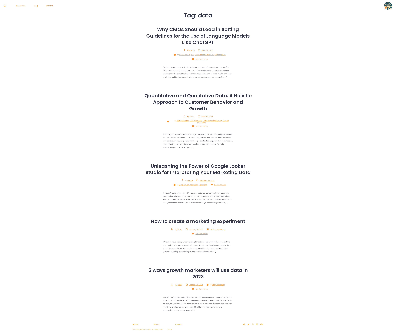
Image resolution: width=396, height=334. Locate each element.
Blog (36, 6)
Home (135, 324)
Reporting (203, 185)
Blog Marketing (218, 229)
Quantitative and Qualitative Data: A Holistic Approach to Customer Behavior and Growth (198, 102)
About (156, 324)
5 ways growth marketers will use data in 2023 (198, 273)
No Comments (202, 59)
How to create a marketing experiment (198, 221)
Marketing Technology (216, 55)
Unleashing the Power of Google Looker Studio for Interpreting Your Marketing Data (198, 169)
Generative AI (184, 55)
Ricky (192, 50)
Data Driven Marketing (212, 120)
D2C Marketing (196, 120)
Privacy (169, 329)
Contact (49, 6)
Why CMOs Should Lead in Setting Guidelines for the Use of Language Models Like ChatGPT (198, 36)
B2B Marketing (182, 120)
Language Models (198, 55)
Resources (20, 6)
